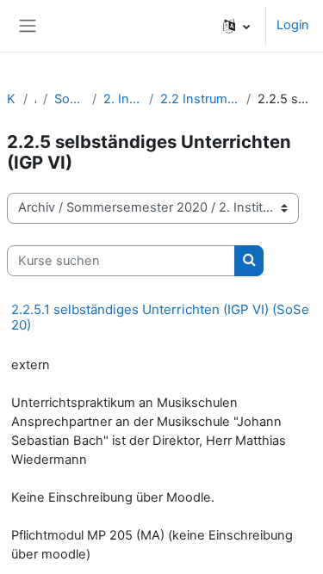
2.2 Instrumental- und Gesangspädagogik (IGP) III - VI (199, 99)
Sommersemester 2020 (69, 99)
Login (292, 25)
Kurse (11, 99)
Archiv (35, 99)
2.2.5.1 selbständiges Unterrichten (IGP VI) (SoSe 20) (160, 317)
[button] (236, 26)
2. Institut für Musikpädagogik (123, 99)
